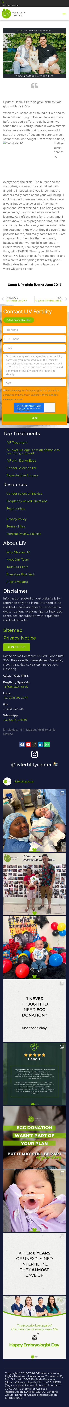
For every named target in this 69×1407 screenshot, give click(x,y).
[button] (64, 13)
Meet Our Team (17, 559)
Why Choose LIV (18, 552)
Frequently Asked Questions (26, 501)
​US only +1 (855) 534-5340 (9, 5)
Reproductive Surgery (22, 475)
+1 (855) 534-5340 (15, 687)
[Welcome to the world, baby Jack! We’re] (34, 820)
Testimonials (15, 508)
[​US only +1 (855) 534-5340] (3, 1)
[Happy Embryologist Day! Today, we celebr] (34, 1327)
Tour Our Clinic (17, 567)
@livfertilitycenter (32, 764)
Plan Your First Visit (20, 574)
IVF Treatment (16, 442)
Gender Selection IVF (21, 468)
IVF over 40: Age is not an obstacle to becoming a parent (33, 451)
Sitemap (12, 630)
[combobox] (7, 338)
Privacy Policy (16, 519)
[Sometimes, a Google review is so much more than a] (34, 1264)
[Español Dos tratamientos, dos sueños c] (34, 1074)
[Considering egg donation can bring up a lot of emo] (34, 1137)
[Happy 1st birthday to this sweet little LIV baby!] (34, 947)
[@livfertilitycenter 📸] (34, 754)
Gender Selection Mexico (24, 493)
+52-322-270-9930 (15, 719)
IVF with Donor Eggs (21, 460)
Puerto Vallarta (17, 582)
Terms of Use (15, 526)
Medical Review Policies (23, 534)
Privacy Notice (19, 638)
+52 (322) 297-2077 (15, 697)
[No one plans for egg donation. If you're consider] (34, 1010)
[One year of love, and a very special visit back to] (34, 884)
